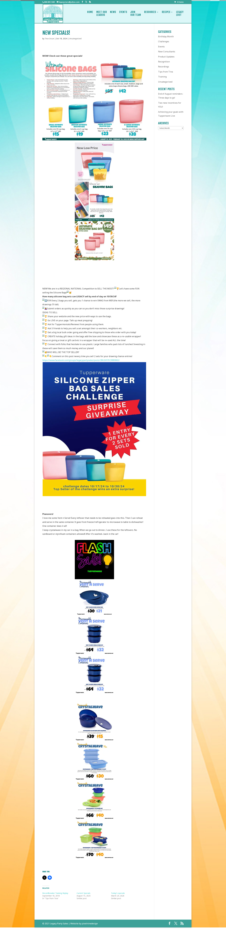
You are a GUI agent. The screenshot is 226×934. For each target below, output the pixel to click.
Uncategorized (75, 38)
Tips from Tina (165, 71)
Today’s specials (118, 893)
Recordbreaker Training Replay (55, 893)
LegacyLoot (180, 13)
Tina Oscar (49, 38)
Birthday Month (166, 36)
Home (90, 12)
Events (123, 12)
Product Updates (166, 56)
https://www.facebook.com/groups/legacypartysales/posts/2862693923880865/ (81, 360)
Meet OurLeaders (101, 13)
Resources (150, 12)
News (113, 12)
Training (162, 76)
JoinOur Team (135, 13)
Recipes (166, 12)
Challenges (163, 41)
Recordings (163, 66)
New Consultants (166, 51)
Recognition (164, 61)
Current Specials (83, 893)
